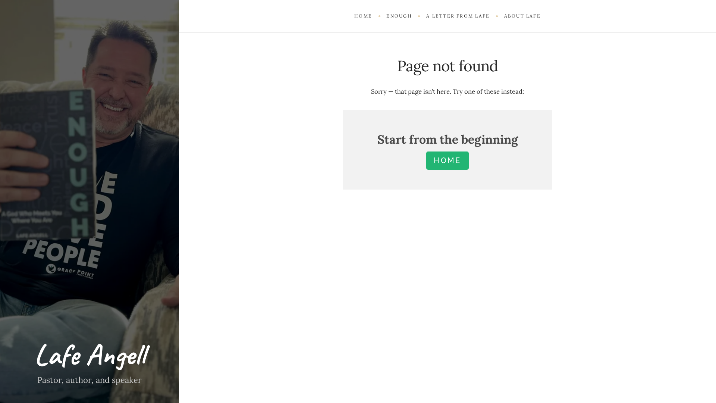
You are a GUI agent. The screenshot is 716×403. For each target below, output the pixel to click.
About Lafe (522, 16)
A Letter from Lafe (458, 16)
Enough (399, 16)
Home (363, 16)
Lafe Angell (89, 354)
